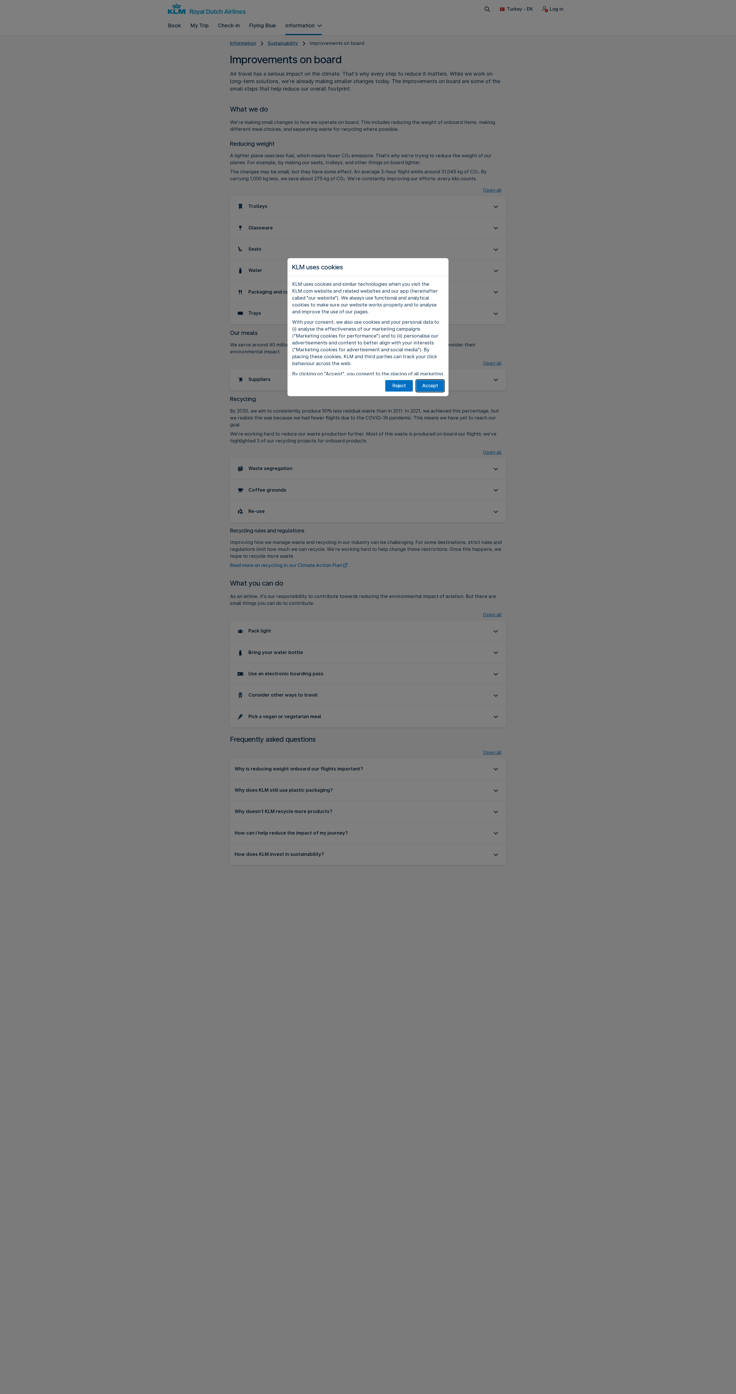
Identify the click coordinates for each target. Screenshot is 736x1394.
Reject (399, 385)
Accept (430, 385)
